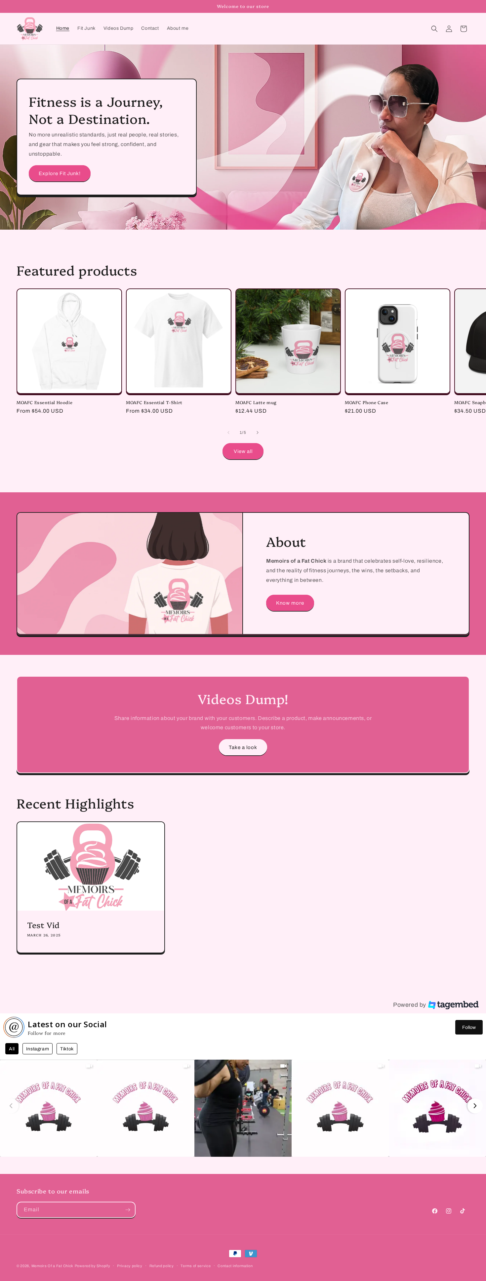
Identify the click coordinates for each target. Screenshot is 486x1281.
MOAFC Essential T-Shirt (154, 402)
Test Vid (43, 925)
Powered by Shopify (92, 1266)
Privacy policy (129, 1266)
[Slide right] (257, 432)
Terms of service (196, 1266)
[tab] (11, 1048)
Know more (290, 603)
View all (243, 451)
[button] (434, 28)
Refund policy (161, 1266)
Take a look (243, 747)
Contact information (235, 1266)
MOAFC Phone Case (366, 402)
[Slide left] (228, 432)
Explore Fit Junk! (60, 173)
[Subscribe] (127, 1210)
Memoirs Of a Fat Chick (52, 1266)
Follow (469, 1027)
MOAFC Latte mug (256, 402)
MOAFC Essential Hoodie (44, 402)
